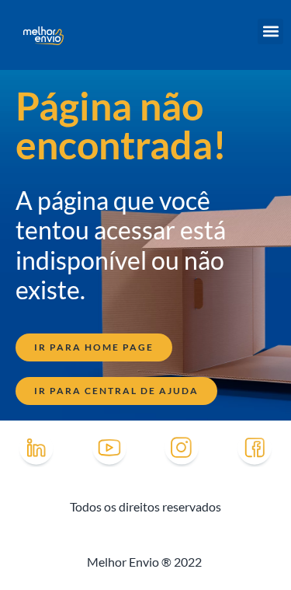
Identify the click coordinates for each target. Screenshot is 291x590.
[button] (270, 31)
